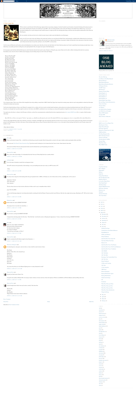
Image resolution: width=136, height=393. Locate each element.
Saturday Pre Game (105, 228)
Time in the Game (102, 104)
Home (48, 301)
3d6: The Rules (104, 253)
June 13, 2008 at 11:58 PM (14, 156)
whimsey (101, 381)
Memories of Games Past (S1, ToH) (106, 130)
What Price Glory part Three (107, 283)
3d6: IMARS (104, 251)
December (104, 214)
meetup (100, 342)
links (100, 338)
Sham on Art (104, 242)
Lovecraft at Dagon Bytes (104, 181)
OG (102, 279)
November (104, 216)
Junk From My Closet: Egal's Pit (108, 238)
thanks (100, 373)
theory (100, 374)
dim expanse (101, 320)
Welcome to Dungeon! (12, 244)
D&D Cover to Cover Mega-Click (106, 123)
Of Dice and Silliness (105, 234)
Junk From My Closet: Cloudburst (108, 249)
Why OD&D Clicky (103, 144)
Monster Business (102, 80)
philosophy (101, 356)
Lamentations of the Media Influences (109, 230)
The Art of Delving (103, 77)
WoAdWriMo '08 (105, 232)
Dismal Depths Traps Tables (105, 100)
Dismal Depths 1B (103, 95)
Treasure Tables (102, 105)
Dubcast (100, 172)
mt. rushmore (101, 346)
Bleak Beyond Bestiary (104, 82)
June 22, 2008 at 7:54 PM (14, 279)
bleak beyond (102, 313)
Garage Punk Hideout (103, 175)
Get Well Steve (102, 331)
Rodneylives (9, 200)
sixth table (101, 369)
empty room (101, 324)
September (104, 220)
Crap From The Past (103, 166)
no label (100, 349)
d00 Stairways (102, 89)
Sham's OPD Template (103, 113)
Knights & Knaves (103, 179)
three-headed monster (103, 378)
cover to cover (102, 317)
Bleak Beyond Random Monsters (106, 84)
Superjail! (101, 192)
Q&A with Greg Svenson (104, 135)
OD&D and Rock (102, 132)
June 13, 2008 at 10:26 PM (14, 148)
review (100, 365)
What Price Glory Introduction (107, 290)
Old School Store (102, 184)
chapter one (101, 315)
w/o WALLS (101, 107)
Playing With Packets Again (107, 273)
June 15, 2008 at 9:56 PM (14, 196)
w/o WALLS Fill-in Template (105, 109)
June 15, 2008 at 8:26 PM (14, 171)
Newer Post (5, 301)
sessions (100, 367)
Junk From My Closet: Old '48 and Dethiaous (111, 247)
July (103, 224)
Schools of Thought (103, 137)
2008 (102, 212)
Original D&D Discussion (104, 186)
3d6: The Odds (104, 255)
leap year (101, 337)
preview (100, 358)
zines (100, 385)
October (103, 218)
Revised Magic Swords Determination (107, 102)
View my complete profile (106, 50)
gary (100, 328)
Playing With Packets (106, 275)
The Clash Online (102, 195)
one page (101, 355)
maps (100, 340)
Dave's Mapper (102, 168)
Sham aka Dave (10, 152)
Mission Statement (105, 271)
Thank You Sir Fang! (105, 277)
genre (100, 329)
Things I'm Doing (105, 292)
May (103, 294)
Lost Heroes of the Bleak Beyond (106, 78)
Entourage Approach (103, 128)
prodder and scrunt (103, 360)
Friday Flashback (105, 236)
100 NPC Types (102, 87)
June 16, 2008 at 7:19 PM (14, 207)
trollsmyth (9, 160)
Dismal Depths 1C (103, 96)
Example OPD (102, 114)
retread (100, 363)
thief (100, 376)
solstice (10, 130)
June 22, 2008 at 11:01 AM (14, 268)
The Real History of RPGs (104, 139)
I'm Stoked (103, 281)
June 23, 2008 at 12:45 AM (14, 295)
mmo (100, 344)
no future (101, 347)
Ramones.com (102, 190)
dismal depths (102, 322)
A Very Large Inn (105, 267)
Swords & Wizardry (103, 193)
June (103, 226)
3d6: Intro (103, 265)
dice (100, 319)
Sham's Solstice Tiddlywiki (104, 116)
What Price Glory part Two (107, 285)
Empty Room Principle (104, 126)
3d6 (100, 308)
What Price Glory (102, 143)
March (103, 298)
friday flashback (102, 326)
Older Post (91, 301)
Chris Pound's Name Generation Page (21, 143)
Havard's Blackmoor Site (104, 177)
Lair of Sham (101, 335)
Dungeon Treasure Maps (104, 91)
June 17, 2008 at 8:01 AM (14, 241)
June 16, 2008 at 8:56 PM (14, 219)
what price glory (102, 380)
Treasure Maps (102, 141)
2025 (102, 202)
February (104, 300)
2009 (102, 210)
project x (101, 362)
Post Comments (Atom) (14, 304)
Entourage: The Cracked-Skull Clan (109, 257)
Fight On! (101, 174)
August (103, 222)
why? (100, 383)
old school (101, 353)
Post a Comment (6, 299)
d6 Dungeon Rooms (103, 86)
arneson (100, 311)
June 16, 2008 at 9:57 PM (14, 233)
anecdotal (101, 310)
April (103, 296)
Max (8, 138)
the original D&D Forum (71, 112)
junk (100, 333)
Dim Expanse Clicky (103, 125)
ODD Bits (101, 351)
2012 (102, 204)
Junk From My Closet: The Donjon (108, 244)
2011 (102, 206)
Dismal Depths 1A (103, 93)
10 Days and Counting (106, 263)
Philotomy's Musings (103, 188)
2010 (102, 208)
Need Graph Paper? (103, 183)
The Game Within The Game (107, 240)
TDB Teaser (103, 269)
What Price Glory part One (107, 288)
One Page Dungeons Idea (104, 134)
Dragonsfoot (101, 170)
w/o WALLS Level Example (105, 111)
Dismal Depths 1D (103, 98)
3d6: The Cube (104, 259)
